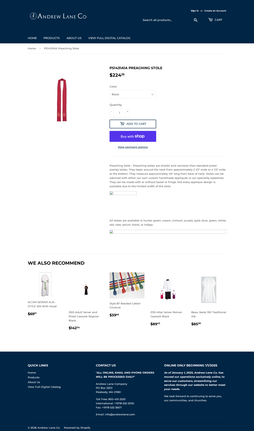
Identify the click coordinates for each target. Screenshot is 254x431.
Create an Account (215, 10)
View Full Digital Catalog (109, 38)
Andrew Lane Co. (49, 427)
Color (113, 86)
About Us (74, 38)
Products (51, 38)
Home (32, 38)
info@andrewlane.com (120, 414)
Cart (218, 20)
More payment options (133, 147)
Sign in (195, 10)
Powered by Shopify (77, 427)
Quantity (116, 105)
